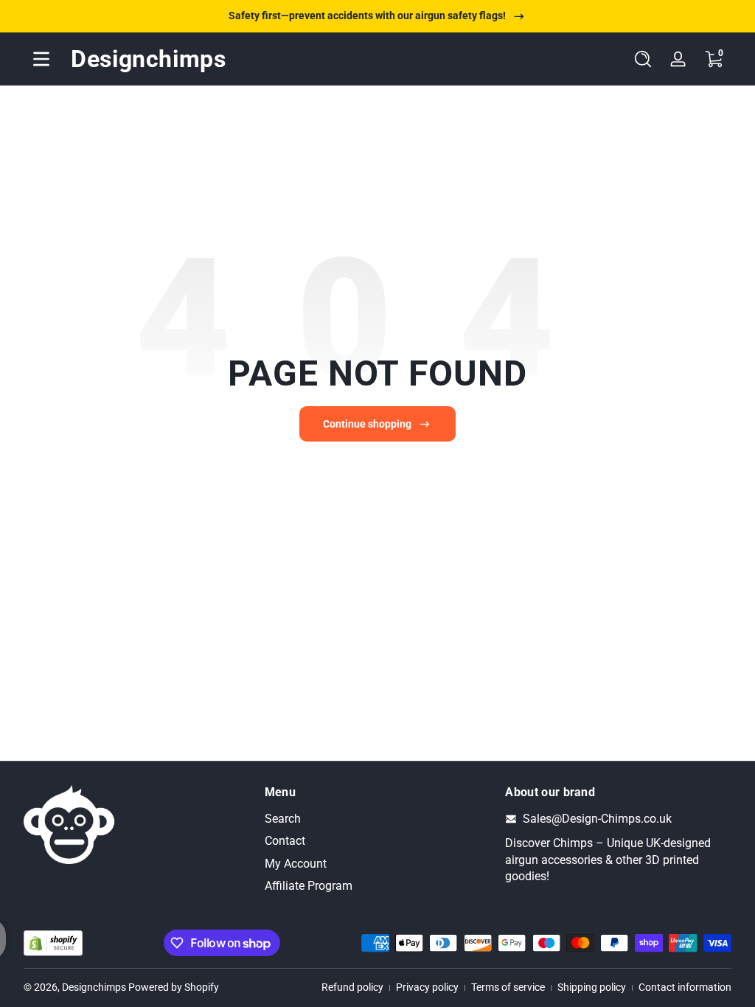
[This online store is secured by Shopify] (53, 943)
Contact (285, 841)
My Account (296, 864)
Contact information (685, 987)
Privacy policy (427, 987)
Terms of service (508, 987)
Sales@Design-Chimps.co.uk (597, 819)
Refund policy (352, 987)
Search (283, 819)
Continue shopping (367, 424)
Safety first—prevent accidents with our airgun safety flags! (367, 15)
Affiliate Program (308, 886)
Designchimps (94, 987)
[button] (643, 59)
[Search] (643, 59)
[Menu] (41, 59)
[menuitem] (378, 819)
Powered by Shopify (173, 987)
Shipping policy (591, 987)
